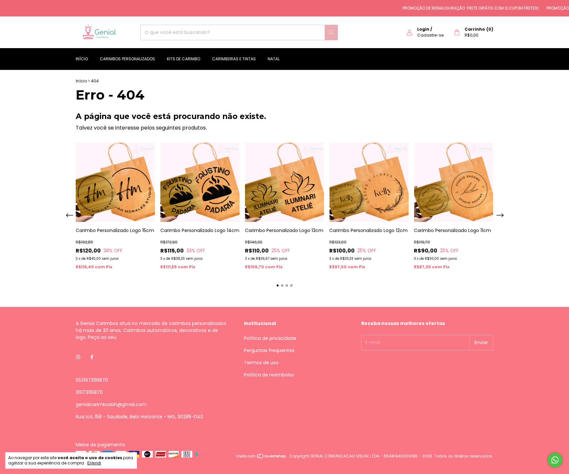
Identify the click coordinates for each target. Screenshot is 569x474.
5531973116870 (92, 380)
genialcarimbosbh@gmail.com (111, 404)
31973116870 (89, 392)
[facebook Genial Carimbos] (92, 357)
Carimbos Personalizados (127, 59)
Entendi (94, 463)
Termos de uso (261, 362)
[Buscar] (331, 32)
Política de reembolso (269, 374)
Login (423, 29)
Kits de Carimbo (183, 59)
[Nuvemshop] (261, 457)
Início (82, 59)
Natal (274, 59)
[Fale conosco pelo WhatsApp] (555, 460)
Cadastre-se (430, 35)
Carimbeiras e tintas (234, 59)
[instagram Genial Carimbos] (78, 357)
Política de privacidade (270, 338)
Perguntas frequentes (269, 350)
